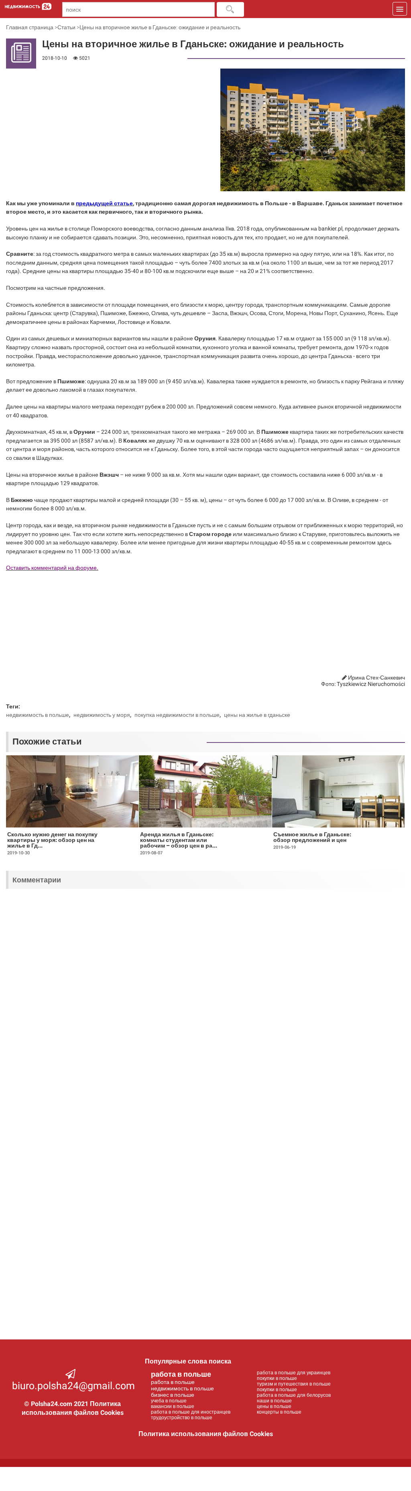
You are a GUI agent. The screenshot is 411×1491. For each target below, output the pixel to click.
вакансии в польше (172, 1406)
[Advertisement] (56, 111)
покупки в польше (277, 1378)
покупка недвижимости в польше (177, 715)
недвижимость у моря (101, 715)
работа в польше (181, 1374)
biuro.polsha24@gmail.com (73, 1386)
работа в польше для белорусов (294, 1395)
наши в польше (274, 1401)
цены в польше (274, 1406)
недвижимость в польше (37, 715)
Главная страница (29, 27)
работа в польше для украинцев (293, 1373)
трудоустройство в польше (181, 1417)
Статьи (66, 27)
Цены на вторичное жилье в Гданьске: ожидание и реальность (159, 27)
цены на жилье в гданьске (257, 715)
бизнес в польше (172, 1395)
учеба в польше (169, 1401)
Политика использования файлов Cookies (205, 1434)
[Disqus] (205, 1000)
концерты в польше (279, 1412)
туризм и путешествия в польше (294, 1384)
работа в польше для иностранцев (190, 1412)
